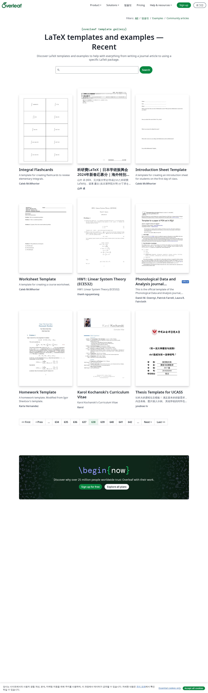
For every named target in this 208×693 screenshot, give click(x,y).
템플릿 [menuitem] (128, 5)
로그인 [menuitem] (199, 5)
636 (75, 422)
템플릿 (145, 18)
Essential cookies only (170, 688)
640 (112, 422)
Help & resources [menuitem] (160, 5)
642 (130, 422)
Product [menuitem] (94, 5)
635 (66, 422)
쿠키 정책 (141, 686)
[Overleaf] (12, 5)
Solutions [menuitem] (111, 5)
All (136, 18)
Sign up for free (90, 486)
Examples (157, 18)
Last (161, 422)
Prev (39, 422)
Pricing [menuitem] (141, 5)
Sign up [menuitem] (184, 5)
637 (84, 422)
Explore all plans (117, 486)
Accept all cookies (194, 688)
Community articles (178, 18)
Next (148, 422)
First (26, 422)
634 (57, 422)
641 (121, 422)
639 (102, 422)
